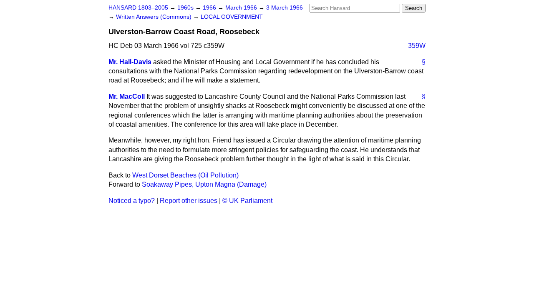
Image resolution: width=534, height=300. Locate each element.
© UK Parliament (247, 200)
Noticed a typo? (131, 200)
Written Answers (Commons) (154, 17)
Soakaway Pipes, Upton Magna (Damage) (204, 184)
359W (417, 45)
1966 (210, 8)
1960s (186, 8)
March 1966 (242, 8)
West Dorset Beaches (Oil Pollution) (185, 175)
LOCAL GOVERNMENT (232, 17)
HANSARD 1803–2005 (138, 8)
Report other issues (188, 200)
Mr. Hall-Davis (129, 61)
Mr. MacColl (126, 96)
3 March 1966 (284, 8)
